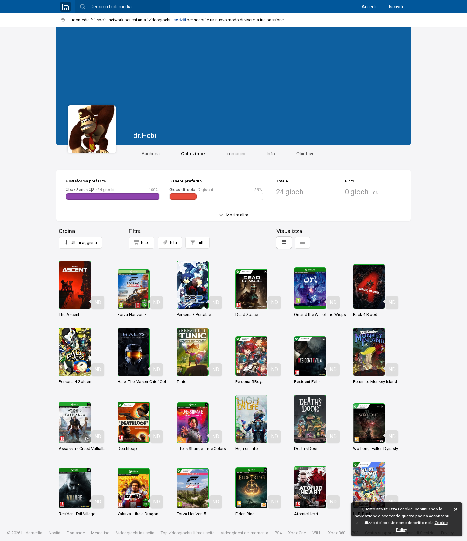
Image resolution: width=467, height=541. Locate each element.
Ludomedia (31, 532)
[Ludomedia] (65, 6)
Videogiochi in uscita (135, 532)
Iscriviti (396, 6)
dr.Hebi (144, 135)
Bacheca (151, 154)
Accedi (369, 6)
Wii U (317, 532)
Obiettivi (304, 154)
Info (271, 154)
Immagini (235, 154)
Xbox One (297, 532)
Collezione (193, 154)
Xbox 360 (336, 532)
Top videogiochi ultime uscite (187, 532)
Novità (54, 532)
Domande (76, 532)
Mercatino (100, 532)
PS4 (278, 532)
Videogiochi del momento (244, 532)
